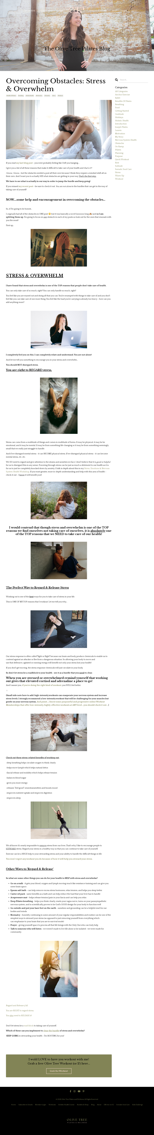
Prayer (13, 925)
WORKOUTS (30, 11)
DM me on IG (109, 1105)
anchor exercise (122, 95)
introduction (121, 124)
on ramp (119, 146)
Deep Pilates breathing (21, 901)
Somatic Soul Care (123, 1105)
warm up (119, 176)
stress (53, 95)
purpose (119, 156)
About (99, 1105)
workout (60, 95)
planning (119, 153)
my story (119, 137)
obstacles (47, 95)
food (117, 108)
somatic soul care (123, 169)
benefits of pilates (11, 95)
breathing (20, 95)
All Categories (121, 91)
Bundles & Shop (82, 1105)
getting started (122, 111)
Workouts (52, 1105)
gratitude (119, 114)
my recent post (26, 186)
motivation (39, 95)
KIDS (61, 11)
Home (13, 1105)
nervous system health (126, 140)
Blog (92, 1105)
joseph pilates (121, 127)
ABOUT (134, 11)
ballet (117, 98)
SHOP (114, 11)
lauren (118, 130)
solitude (119, 166)
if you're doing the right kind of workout (41, 685)
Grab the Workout (59, 1071)
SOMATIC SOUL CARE (98, 11)
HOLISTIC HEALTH (47, 11)
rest (117, 163)
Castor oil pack (17, 894)
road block (28, 1026)
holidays (119, 117)
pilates (118, 150)
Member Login (40, 1105)
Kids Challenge (137, 1105)
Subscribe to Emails (25, 1105)
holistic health (30, 95)
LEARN (124, 11)
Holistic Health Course (66, 1105)
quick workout (122, 159)
